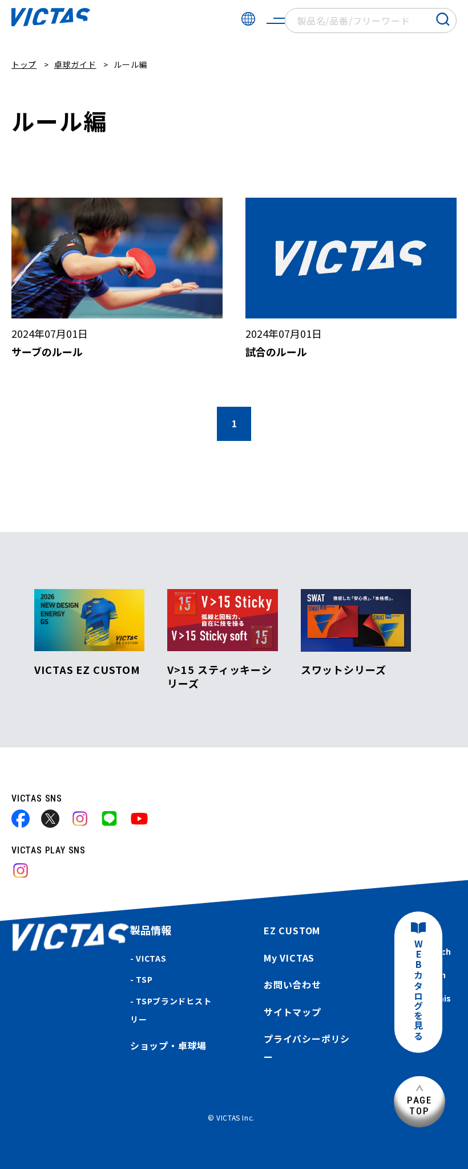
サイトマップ (292, 1012)
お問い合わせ (292, 984)
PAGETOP (419, 1105)
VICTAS (151, 958)
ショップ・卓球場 (168, 1045)
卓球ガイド (75, 64)
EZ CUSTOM (292, 930)
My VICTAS (289, 957)
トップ (24, 64)
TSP (144, 979)
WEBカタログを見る (418, 990)
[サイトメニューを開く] (276, 20)
